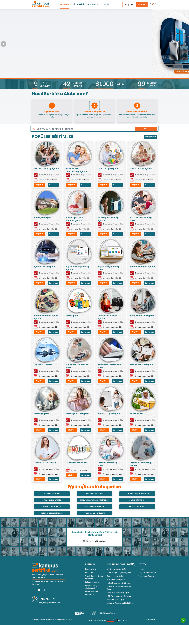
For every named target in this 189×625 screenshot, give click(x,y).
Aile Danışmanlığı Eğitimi (46, 168)
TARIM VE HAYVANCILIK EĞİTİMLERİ (94, 500)
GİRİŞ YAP (129, 4)
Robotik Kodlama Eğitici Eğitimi (46, 317)
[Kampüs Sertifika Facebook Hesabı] (44, 590)
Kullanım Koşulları (92, 582)
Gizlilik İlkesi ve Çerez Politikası (94, 577)
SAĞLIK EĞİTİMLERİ (137, 500)
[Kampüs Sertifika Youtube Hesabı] (39, 590)
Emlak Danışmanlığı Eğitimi (118, 583)
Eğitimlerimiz (90, 569)
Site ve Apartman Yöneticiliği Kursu (74, 219)
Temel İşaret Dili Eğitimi (77, 413)
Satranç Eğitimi (41, 413)
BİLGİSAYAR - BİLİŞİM (94, 493)
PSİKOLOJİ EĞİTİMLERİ (52, 506)
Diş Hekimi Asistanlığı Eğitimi (140, 464)
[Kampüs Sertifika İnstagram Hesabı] (34, 590)
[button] (3, 43)
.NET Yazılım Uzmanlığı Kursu (141, 219)
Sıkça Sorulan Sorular (147, 572)
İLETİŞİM (106, 4)
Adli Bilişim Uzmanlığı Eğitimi (108, 219)
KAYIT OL (141, 4)
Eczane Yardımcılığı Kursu (107, 464)
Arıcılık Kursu (136, 413)
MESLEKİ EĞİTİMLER (137, 506)
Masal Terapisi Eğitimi (141, 168)
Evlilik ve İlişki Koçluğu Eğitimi (119, 572)
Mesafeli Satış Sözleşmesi (91, 586)
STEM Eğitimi (72, 315)
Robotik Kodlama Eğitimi (142, 266)
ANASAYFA (64, 4)
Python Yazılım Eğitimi (45, 266)
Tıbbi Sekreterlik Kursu (45, 462)
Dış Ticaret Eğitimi (43, 364)
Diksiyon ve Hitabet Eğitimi (107, 317)
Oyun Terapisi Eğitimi (108, 168)
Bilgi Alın (39, 185)
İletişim (141, 569)
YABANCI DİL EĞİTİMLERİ (94, 513)
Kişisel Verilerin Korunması (91, 593)
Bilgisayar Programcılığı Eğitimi (78, 268)
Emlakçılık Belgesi (43, 217)
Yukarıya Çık (150, 619)
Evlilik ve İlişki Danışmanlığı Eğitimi (76, 170)
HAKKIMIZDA (93, 4)
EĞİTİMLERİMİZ (79, 4)
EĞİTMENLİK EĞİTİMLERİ (94, 506)
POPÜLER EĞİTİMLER (52, 493)
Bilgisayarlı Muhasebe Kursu (77, 366)
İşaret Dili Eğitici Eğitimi (109, 413)
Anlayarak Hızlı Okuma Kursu (109, 366)
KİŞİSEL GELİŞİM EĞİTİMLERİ (52, 513)
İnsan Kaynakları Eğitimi (142, 315)
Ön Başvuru (53, 185)
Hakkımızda (90, 572)
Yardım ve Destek (146, 576)
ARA (146, 129)
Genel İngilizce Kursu (76, 462)
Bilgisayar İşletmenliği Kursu (109, 268)
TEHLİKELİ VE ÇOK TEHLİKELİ (137, 493)
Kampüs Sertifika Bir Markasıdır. (108, 620)
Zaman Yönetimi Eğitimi (142, 364)
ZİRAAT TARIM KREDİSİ (51, 500)
